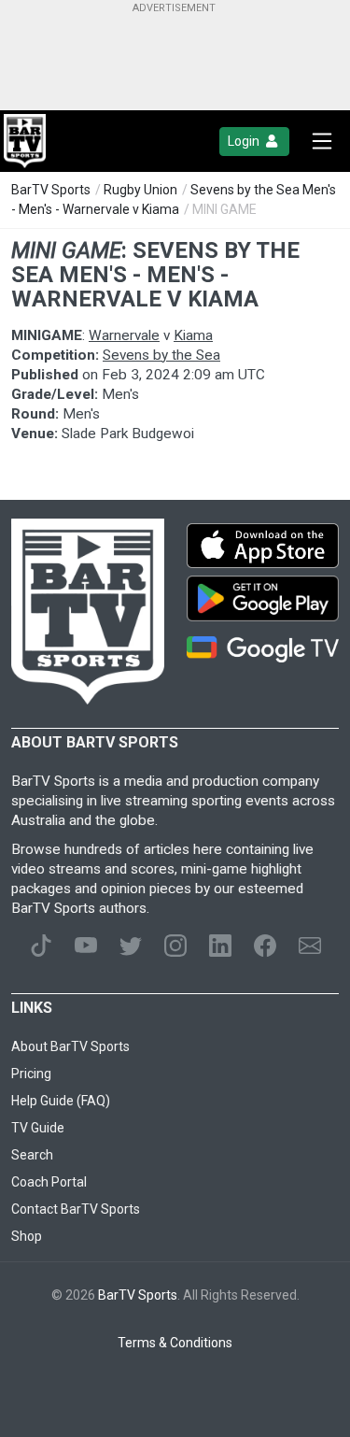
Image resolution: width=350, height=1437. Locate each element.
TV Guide (37, 1127)
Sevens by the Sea (161, 355)
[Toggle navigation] (322, 141)
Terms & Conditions (175, 1342)
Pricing (31, 1073)
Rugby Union (140, 189)
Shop (26, 1236)
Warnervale (124, 335)
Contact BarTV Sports (75, 1209)
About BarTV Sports (70, 1046)
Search (32, 1154)
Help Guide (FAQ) (60, 1100)
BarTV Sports (51, 189)
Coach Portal (49, 1181)
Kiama (193, 335)
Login (245, 141)
